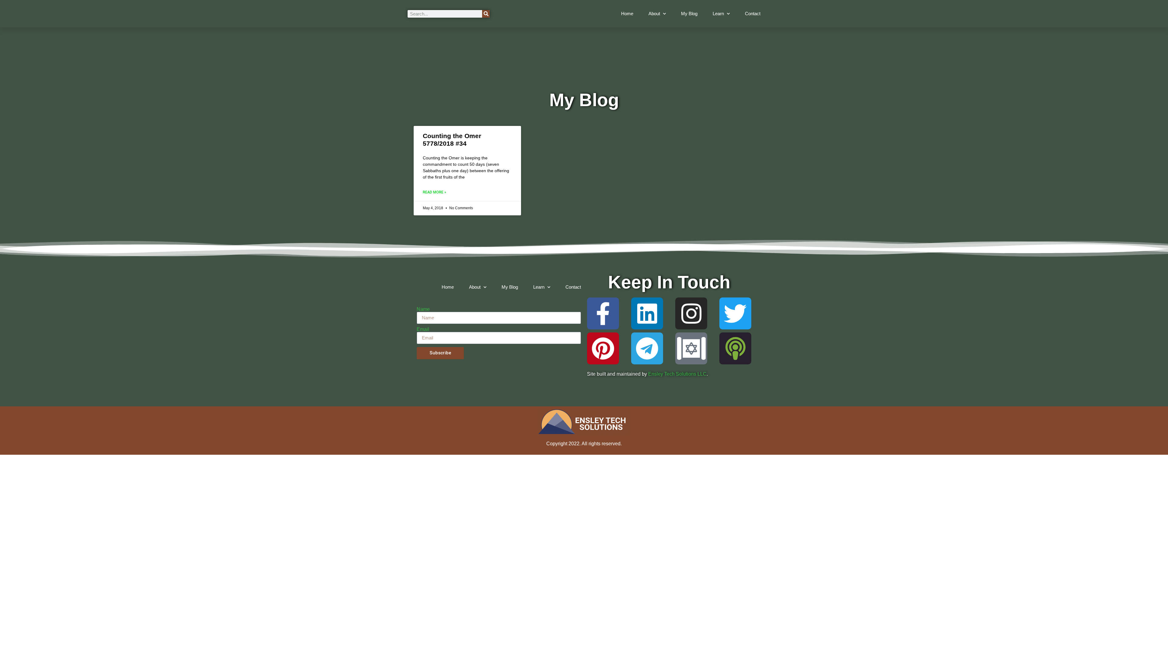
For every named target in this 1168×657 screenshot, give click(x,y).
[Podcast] (735, 348)
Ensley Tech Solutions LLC (677, 374)
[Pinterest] (603, 348)
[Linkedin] (647, 313)
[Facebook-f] (603, 313)
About (654, 13)
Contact (752, 13)
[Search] (486, 14)
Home (627, 13)
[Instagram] (691, 313)
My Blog (689, 13)
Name (423, 309)
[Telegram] (647, 348)
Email (423, 329)
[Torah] (691, 348)
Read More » (434, 192)
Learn (718, 13)
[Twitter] (735, 313)
